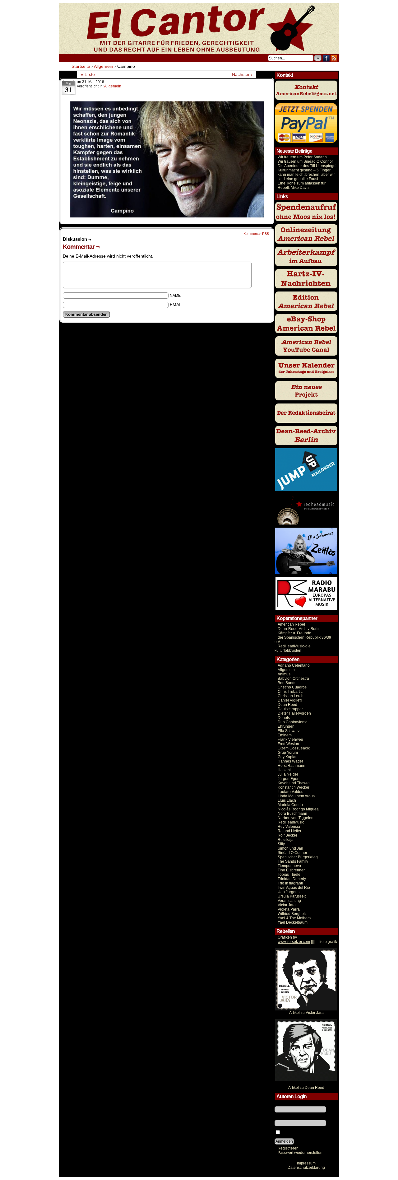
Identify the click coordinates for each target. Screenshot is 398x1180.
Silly (281, 844)
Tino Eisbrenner (291, 870)
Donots (284, 718)
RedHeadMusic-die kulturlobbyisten (293, 648)
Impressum (306, 1163)
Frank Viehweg (290, 739)
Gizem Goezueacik (294, 748)
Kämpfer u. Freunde (294, 633)
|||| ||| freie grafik (307, 942)
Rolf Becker (287, 835)
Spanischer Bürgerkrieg (298, 857)
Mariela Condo (290, 805)
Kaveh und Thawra (294, 783)
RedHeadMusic (291, 822)
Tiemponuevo (289, 866)
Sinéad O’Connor (292, 853)
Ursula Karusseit (292, 896)
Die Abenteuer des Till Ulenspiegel (307, 166)
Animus (284, 674)
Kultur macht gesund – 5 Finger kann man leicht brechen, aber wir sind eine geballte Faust (306, 174)
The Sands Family (293, 861)
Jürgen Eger (288, 779)
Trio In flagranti (290, 883)
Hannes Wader (290, 761)
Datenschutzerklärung (306, 1167)
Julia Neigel (288, 774)
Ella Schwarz (289, 731)
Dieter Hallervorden (294, 713)
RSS (334, 58)
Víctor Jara (287, 905)
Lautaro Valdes (290, 792)
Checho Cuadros (292, 687)
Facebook (326, 58)
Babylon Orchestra (293, 678)
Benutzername (287, 1104)
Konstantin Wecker (293, 787)
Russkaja (286, 839)
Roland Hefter (289, 831)
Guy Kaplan (288, 757)
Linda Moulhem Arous (296, 796)
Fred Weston (288, 744)
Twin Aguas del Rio (294, 887)
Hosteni (284, 770)
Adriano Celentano (294, 665)
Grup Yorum (288, 752)
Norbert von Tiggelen (295, 818)
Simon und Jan (290, 848)
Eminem (285, 735)
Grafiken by (287, 937)
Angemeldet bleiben (298, 1133)
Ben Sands (287, 683)
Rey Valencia (289, 826)
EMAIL (176, 304)
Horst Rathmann (291, 765)
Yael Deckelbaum (293, 922)
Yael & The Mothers (294, 918)
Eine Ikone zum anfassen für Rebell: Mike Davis (302, 185)
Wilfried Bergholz (292, 914)
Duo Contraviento (293, 722)
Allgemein (112, 86)
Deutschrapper (290, 709)
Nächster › (242, 74)
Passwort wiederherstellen (300, 1152)
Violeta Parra (289, 909)
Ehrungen (286, 726)
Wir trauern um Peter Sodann (302, 157)
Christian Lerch (290, 696)
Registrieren (288, 1148)
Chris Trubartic (290, 691)
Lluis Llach (287, 800)
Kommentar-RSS (256, 234)
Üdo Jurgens (288, 892)
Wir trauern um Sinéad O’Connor (305, 161)
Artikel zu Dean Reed (306, 1087)
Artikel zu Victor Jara (306, 1012)
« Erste (88, 74)
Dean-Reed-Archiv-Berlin (299, 629)
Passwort (282, 1118)
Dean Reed (287, 704)
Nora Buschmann (292, 813)
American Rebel (291, 624)
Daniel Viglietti (290, 700)
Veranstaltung (289, 900)
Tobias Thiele (289, 874)
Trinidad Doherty (292, 879)
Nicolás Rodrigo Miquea (298, 809)
